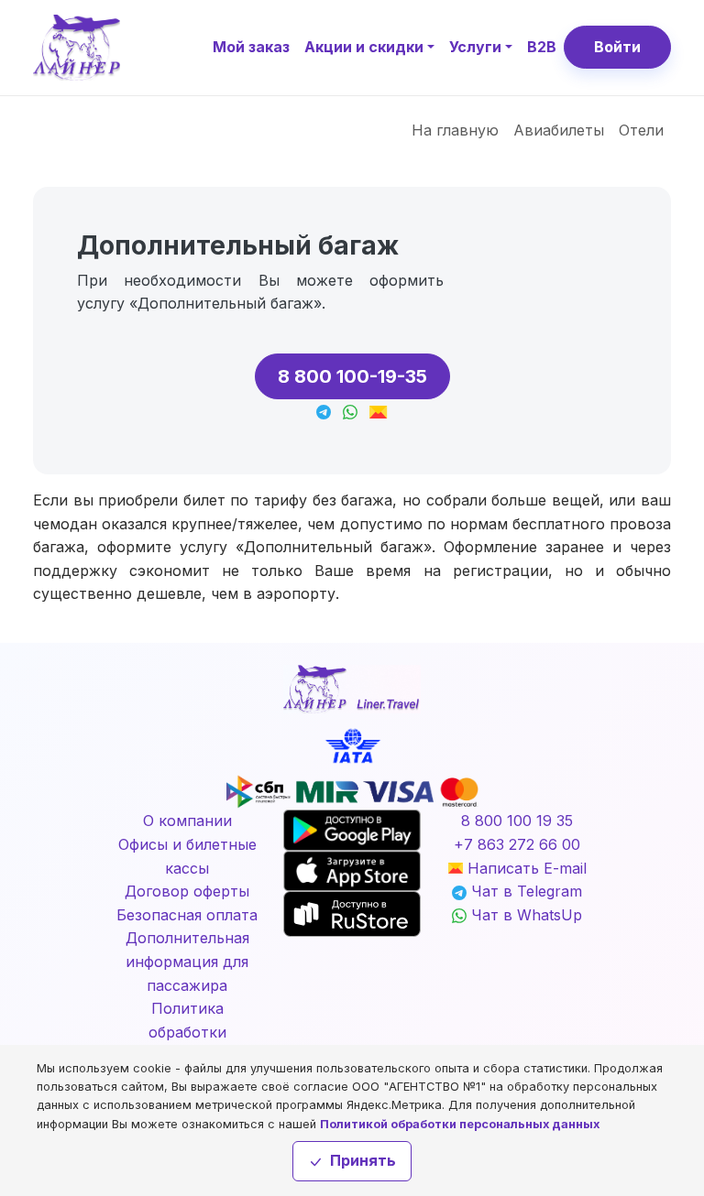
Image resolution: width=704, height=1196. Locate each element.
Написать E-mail (525, 868)
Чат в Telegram (524, 891)
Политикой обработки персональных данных (460, 1124)
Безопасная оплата (187, 915)
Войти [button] (617, 47)
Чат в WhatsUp (524, 915)
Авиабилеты (558, 130)
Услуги (475, 47)
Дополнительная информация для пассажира (187, 961)
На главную (455, 130)
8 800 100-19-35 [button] (352, 376)
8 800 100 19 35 (517, 820)
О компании (187, 820)
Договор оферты (187, 891)
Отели (641, 130)
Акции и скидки (364, 47)
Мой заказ (251, 47)
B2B (541, 47)
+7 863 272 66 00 (517, 844)
